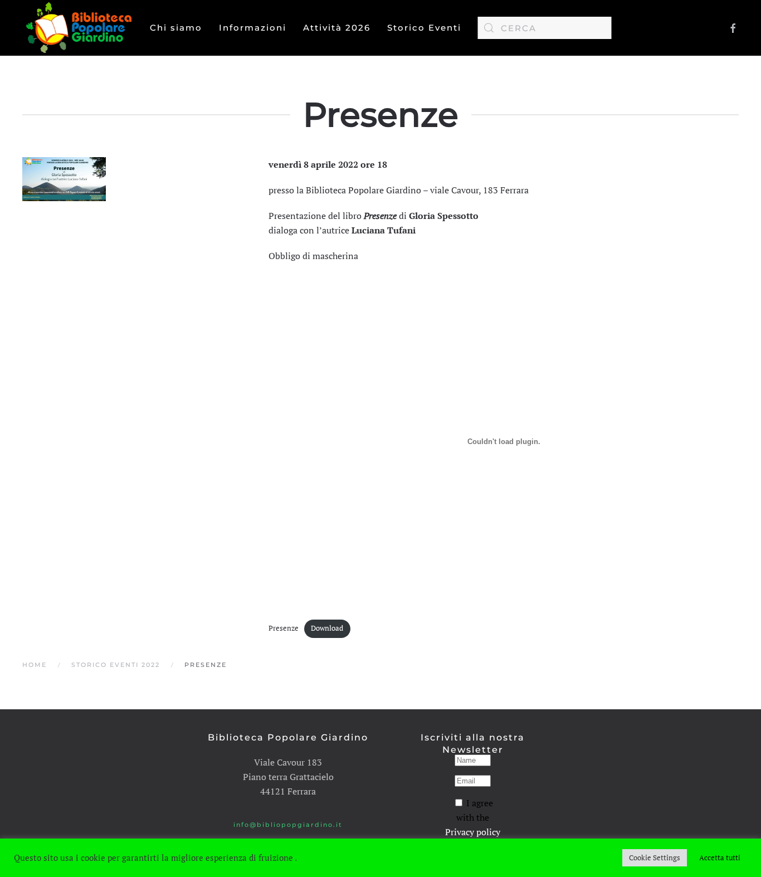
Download (327, 628)
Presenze (284, 628)
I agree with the (472, 817)
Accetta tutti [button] (719, 857)
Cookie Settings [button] (654, 857)
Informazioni (252, 27)
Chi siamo (176, 27)
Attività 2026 (336, 27)
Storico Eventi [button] (424, 27)
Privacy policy (472, 832)
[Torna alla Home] (81, 28)
